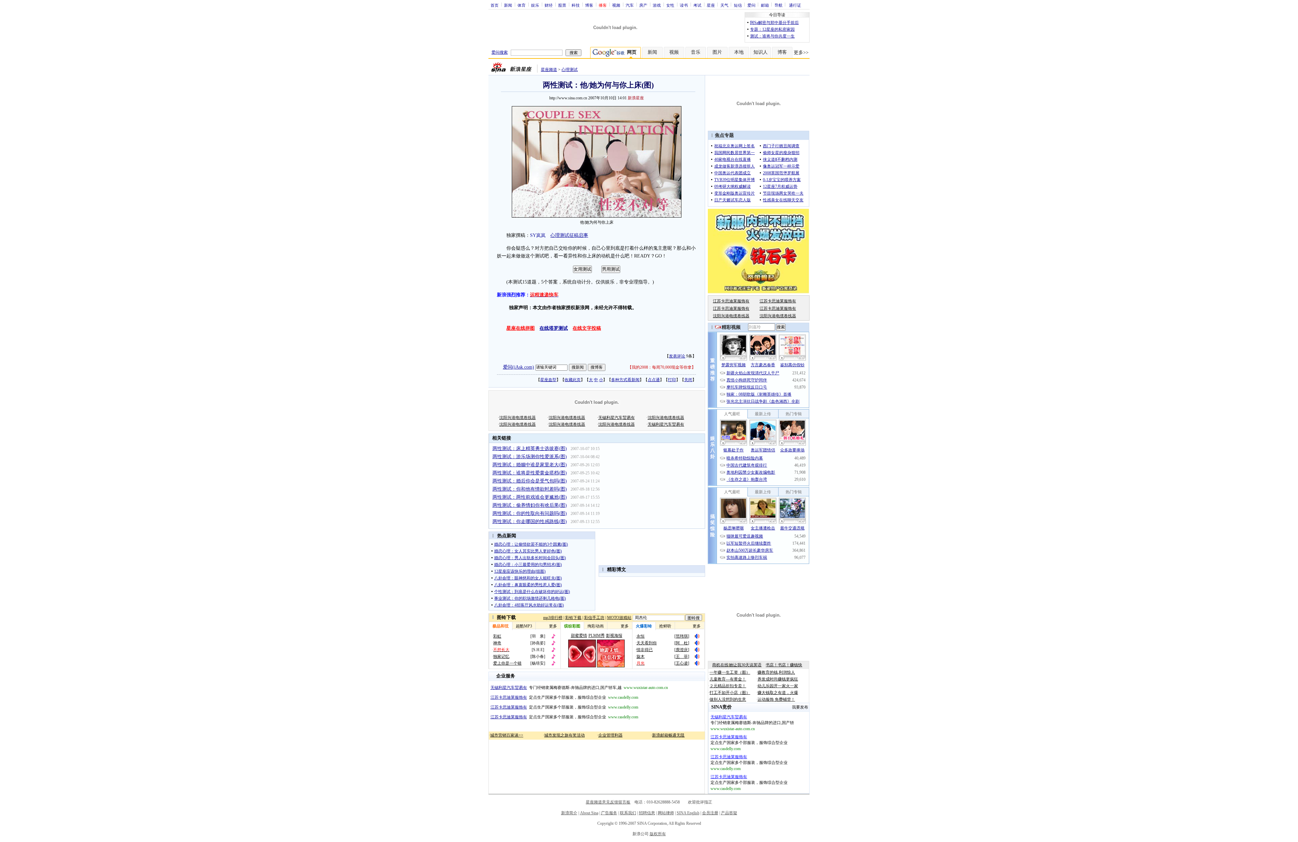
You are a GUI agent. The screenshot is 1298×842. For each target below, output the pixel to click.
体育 (522, 5)
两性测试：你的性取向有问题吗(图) (529, 513)
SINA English (688, 813)
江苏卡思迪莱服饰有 (731, 301)
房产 (643, 5)
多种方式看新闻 (625, 379)
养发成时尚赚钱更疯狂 (778, 679)
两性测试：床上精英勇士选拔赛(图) (529, 448)
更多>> (801, 52)
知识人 (760, 52)
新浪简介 (569, 813)
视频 (616, 5)
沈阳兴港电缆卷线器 (517, 417)
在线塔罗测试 (553, 328)
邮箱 (765, 5)
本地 (739, 52)
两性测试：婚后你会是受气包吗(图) (529, 481)
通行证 (795, 5)
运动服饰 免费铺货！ (776, 699)
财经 (549, 5)
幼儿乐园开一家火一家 (778, 686)
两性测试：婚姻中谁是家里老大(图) (529, 464)
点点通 (654, 379)
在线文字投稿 (587, 328)
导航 (778, 5)
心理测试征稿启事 (569, 235)
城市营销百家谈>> (506, 735)
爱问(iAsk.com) (518, 367)
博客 (589, 5)
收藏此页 (572, 379)
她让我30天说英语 (745, 665)
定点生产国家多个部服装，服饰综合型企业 (564, 697)
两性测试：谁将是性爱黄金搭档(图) (529, 472)
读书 (684, 5)
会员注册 (710, 813)
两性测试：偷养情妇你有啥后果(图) (529, 505)
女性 (670, 5)
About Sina (589, 813)
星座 (711, 5)
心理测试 (569, 69)
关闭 (688, 379)
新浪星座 (636, 98)
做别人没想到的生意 (728, 699)
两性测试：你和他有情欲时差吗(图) (529, 489)
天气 (724, 5)
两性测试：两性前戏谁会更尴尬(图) (529, 497)
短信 (738, 5)
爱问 (751, 5)
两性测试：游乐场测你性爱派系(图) (529, 456)
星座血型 (548, 379)
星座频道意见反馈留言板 (608, 802)
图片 (717, 52)
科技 (576, 5)
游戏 (657, 5)
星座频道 (549, 69)
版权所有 (658, 834)
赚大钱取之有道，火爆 (778, 692)
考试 (697, 5)
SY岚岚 (538, 235)
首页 (494, 5)
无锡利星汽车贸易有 (616, 417)
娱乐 (535, 5)
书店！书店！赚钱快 (784, 665)
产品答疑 (729, 813)
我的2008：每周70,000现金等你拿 (662, 367)
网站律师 (666, 813)
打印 (672, 379)
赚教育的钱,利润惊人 (776, 672)
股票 (562, 5)
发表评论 (677, 356)
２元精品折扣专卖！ (728, 686)
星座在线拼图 (520, 328)
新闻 (508, 5)
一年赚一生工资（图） (730, 672)
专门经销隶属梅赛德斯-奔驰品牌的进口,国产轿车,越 (579, 687)
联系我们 (628, 813)
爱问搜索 (499, 52)
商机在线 (720, 665)
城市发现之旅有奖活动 (564, 735)
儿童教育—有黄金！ (728, 679)
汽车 (630, 5)
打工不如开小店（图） (730, 692)
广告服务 (609, 813)
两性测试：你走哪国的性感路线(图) (529, 521)
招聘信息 (647, 813)
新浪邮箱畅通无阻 (668, 735)
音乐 (695, 52)
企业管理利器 (610, 735)
